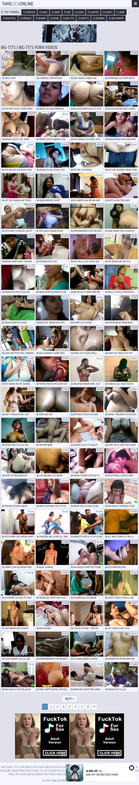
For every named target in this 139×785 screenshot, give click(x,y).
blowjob (99, 18)
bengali (27, 18)
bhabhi (42, 18)
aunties (94, 12)
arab (57, 12)
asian (80, 12)
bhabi (55, 18)
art (68, 12)
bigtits (85, 18)
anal (44, 12)
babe (122, 12)
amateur (30, 12)
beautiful (10, 18)
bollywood (117, 18)
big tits (70, 18)
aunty (108, 12)
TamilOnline (17, 3)
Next (69, 698)
